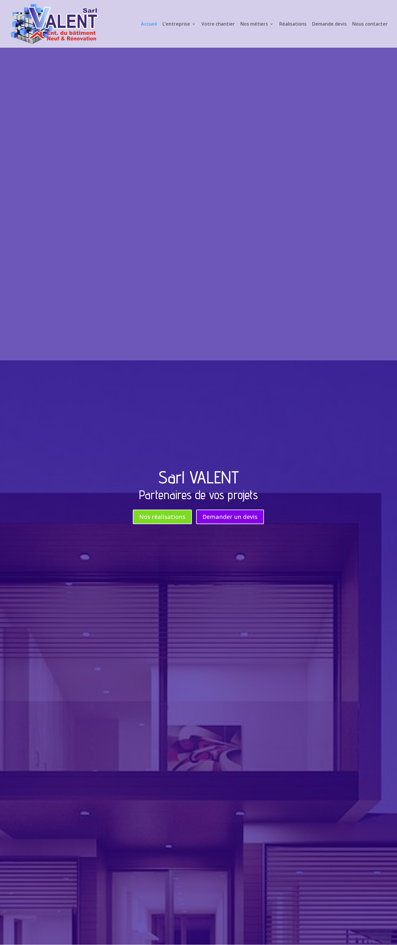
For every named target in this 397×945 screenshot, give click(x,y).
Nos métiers (254, 24)
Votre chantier (218, 24)
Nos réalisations (162, 517)
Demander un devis (230, 517)
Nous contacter (370, 24)
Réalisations (293, 24)
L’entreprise (176, 24)
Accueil (149, 24)
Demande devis (329, 24)
